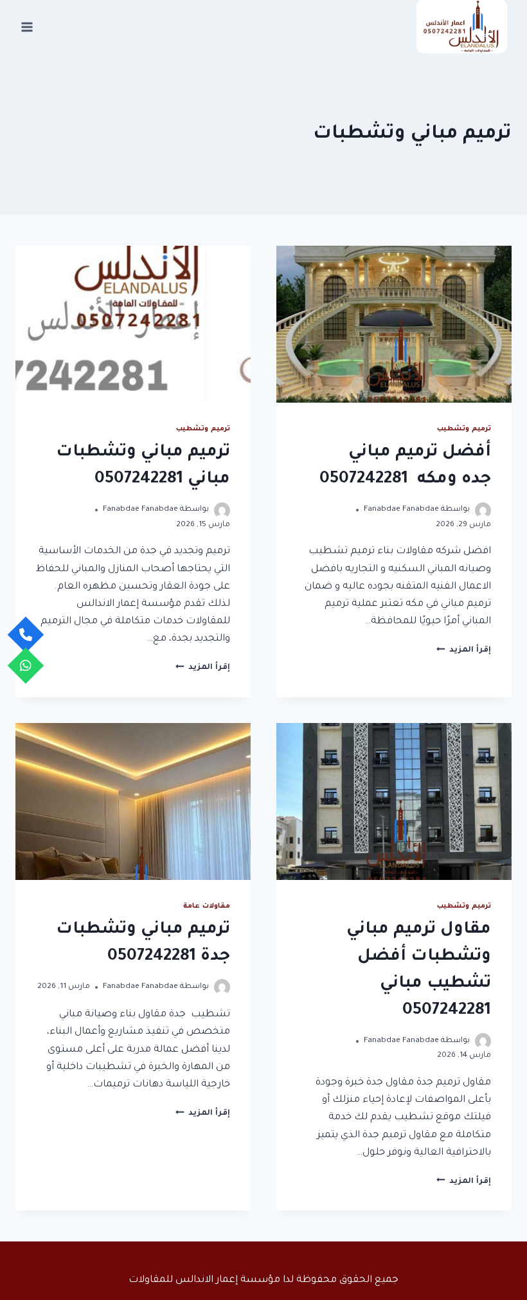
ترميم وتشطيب (464, 429)
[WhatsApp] (26, 665)
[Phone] (26, 634)
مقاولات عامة (206, 906)
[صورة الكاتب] (483, 510)
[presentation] (394, 324)
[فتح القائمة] (27, 27)
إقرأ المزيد (463, 650)
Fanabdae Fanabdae (401, 509)
